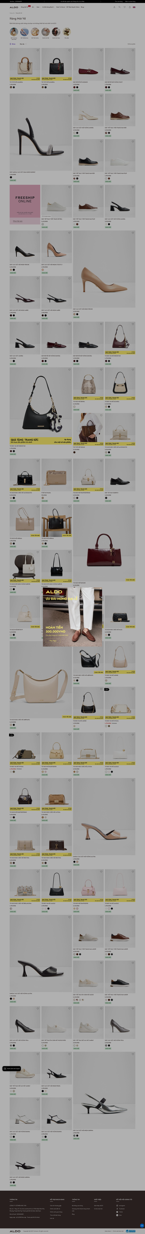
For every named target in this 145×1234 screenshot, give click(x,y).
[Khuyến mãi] (72, 617)
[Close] (100, 588)
